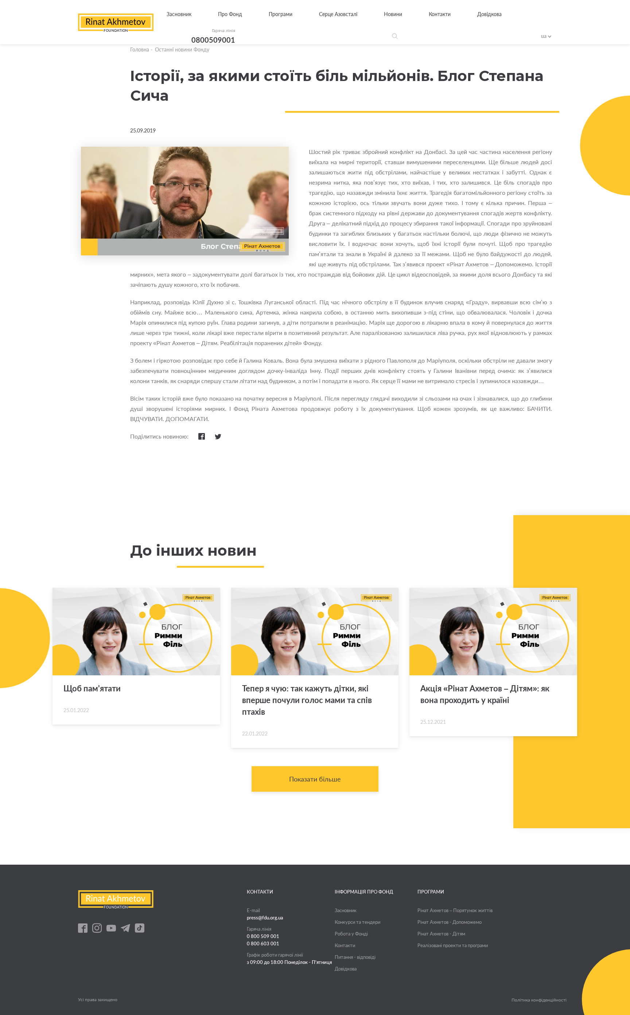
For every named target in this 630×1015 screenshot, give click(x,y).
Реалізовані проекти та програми (452, 945)
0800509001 (213, 39)
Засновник (179, 14)
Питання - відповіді (355, 957)
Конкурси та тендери (357, 922)
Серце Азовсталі (338, 14)
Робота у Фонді (351, 934)
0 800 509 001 (263, 936)
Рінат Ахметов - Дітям (441, 934)
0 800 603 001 (263, 943)
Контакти (440, 14)
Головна (139, 49)
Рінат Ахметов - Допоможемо (449, 922)
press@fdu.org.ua (265, 918)
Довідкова (489, 14)
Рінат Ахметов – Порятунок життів (455, 910)
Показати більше (315, 779)
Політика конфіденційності (539, 1000)
